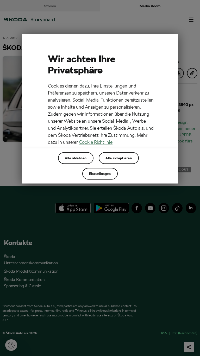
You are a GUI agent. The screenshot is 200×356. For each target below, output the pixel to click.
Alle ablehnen (76, 158)
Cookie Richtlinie (96, 142)
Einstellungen (100, 173)
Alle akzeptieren (118, 158)
